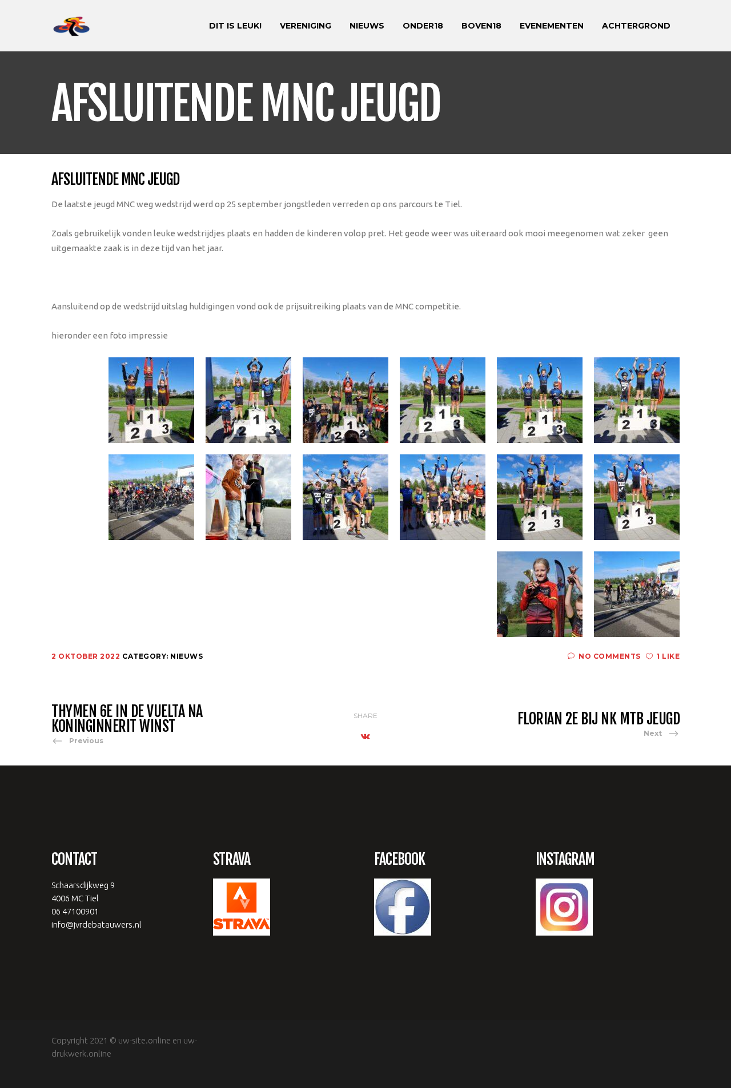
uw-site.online (144, 1040)
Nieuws (186, 656)
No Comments (610, 656)
